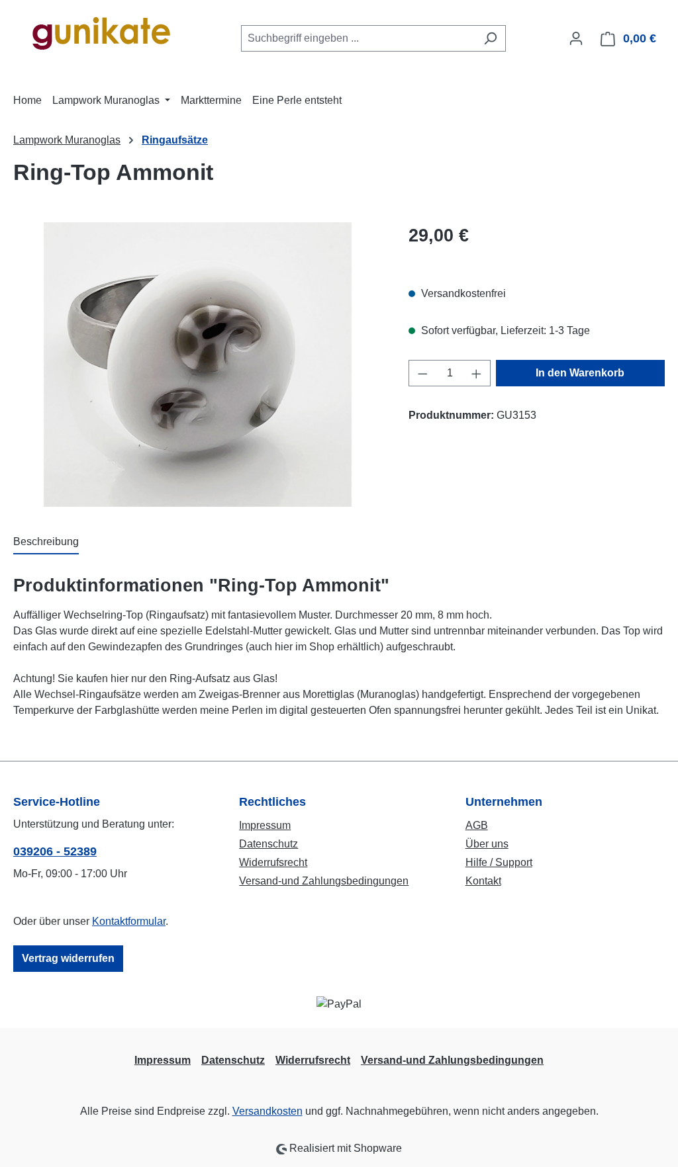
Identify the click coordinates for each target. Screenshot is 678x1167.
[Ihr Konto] (576, 38)
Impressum (265, 825)
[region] (197, 364)
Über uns (486, 843)
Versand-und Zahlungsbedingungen (324, 880)
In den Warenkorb (580, 372)
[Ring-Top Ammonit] (198, 364)
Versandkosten (267, 1111)
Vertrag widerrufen (68, 958)
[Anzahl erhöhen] (477, 373)
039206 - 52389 (55, 851)
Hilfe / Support (498, 862)
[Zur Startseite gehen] (100, 35)
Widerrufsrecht (273, 862)
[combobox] (358, 38)
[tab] (46, 542)
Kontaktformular (129, 921)
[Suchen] (490, 38)
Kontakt (483, 880)
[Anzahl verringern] (422, 373)
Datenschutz (268, 843)
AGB (476, 825)
